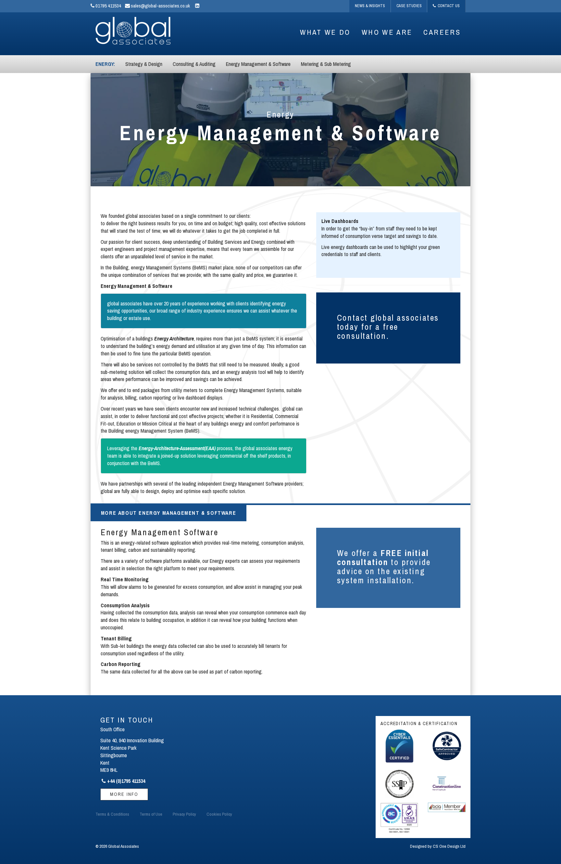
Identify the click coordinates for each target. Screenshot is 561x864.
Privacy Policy (184, 814)
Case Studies (409, 5)
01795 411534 (107, 5)
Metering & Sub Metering (326, 64)
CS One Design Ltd (449, 846)
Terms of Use (151, 814)
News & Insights (370, 5)
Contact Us (448, 5)
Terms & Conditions (112, 814)
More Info (124, 794)
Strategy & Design (143, 64)
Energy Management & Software (258, 64)
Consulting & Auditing (194, 64)
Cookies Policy (219, 814)
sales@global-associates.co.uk (160, 5)
